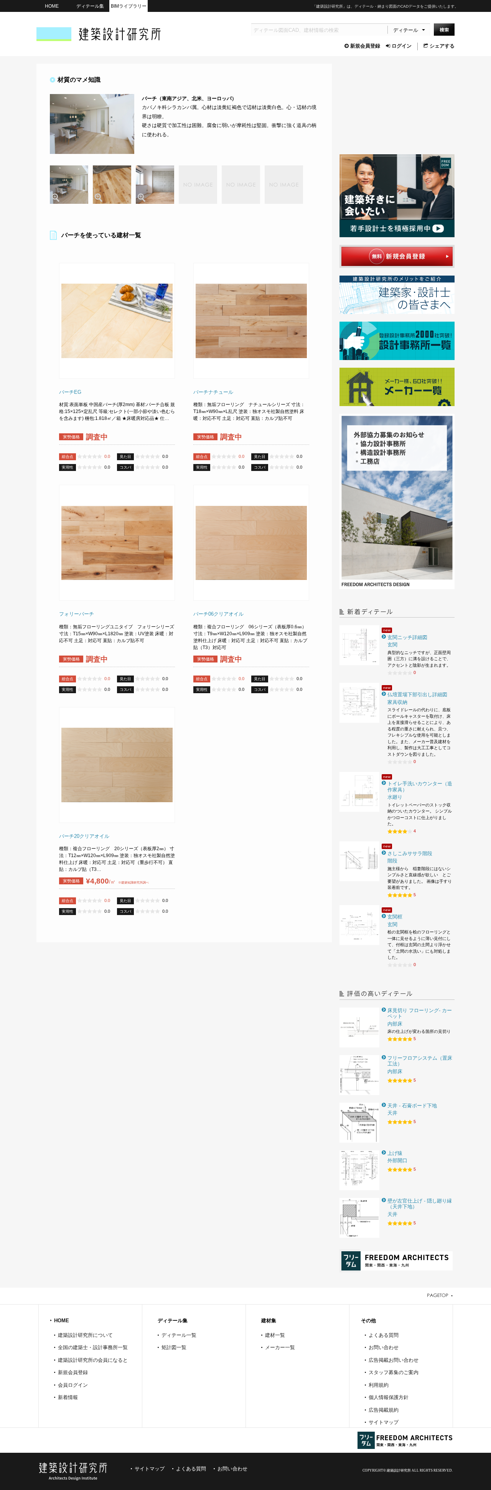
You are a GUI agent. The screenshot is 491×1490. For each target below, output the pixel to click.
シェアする (442, 46)
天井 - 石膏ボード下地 (412, 1105)
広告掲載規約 (384, 1410)
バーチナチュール (213, 392)
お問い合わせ (384, 1347)
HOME (52, 5)
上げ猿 (394, 1153)
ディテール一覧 (178, 1335)
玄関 (392, 645)
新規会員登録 (365, 46)
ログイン (402, 46)
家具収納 (397, 702)
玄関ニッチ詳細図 (407, 637)
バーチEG (70, 392)
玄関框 (394, 917)
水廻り (394, 797)
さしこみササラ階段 (409, 853)
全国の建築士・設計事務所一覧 (93, 1347)
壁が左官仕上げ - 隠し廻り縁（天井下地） (419, 1204)
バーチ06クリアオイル (218, 614)
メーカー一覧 (280, 1347)
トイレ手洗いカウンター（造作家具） (419, 787)
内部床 (394, 1024)
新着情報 (68, 1397)
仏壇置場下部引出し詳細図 (417, 694)
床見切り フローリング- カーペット (419, 1013)
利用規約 (379, 1385)
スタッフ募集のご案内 (394, 1372)
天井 (392, 1113)
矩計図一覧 (173, 1347)
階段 (392, 861)
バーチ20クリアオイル (84, 836)
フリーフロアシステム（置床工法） (419, 1061)
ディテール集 (90, 5)
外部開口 (397, 1160)
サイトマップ (384, 1422)
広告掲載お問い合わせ (394, 1360)
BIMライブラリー (129, 5)
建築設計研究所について (85, 1335)
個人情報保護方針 (389, 1397)
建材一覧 (275, 1335)
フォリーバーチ (76, 614)
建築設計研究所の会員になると (93, 1360)
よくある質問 (384, 1335)
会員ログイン (73, 1385)
